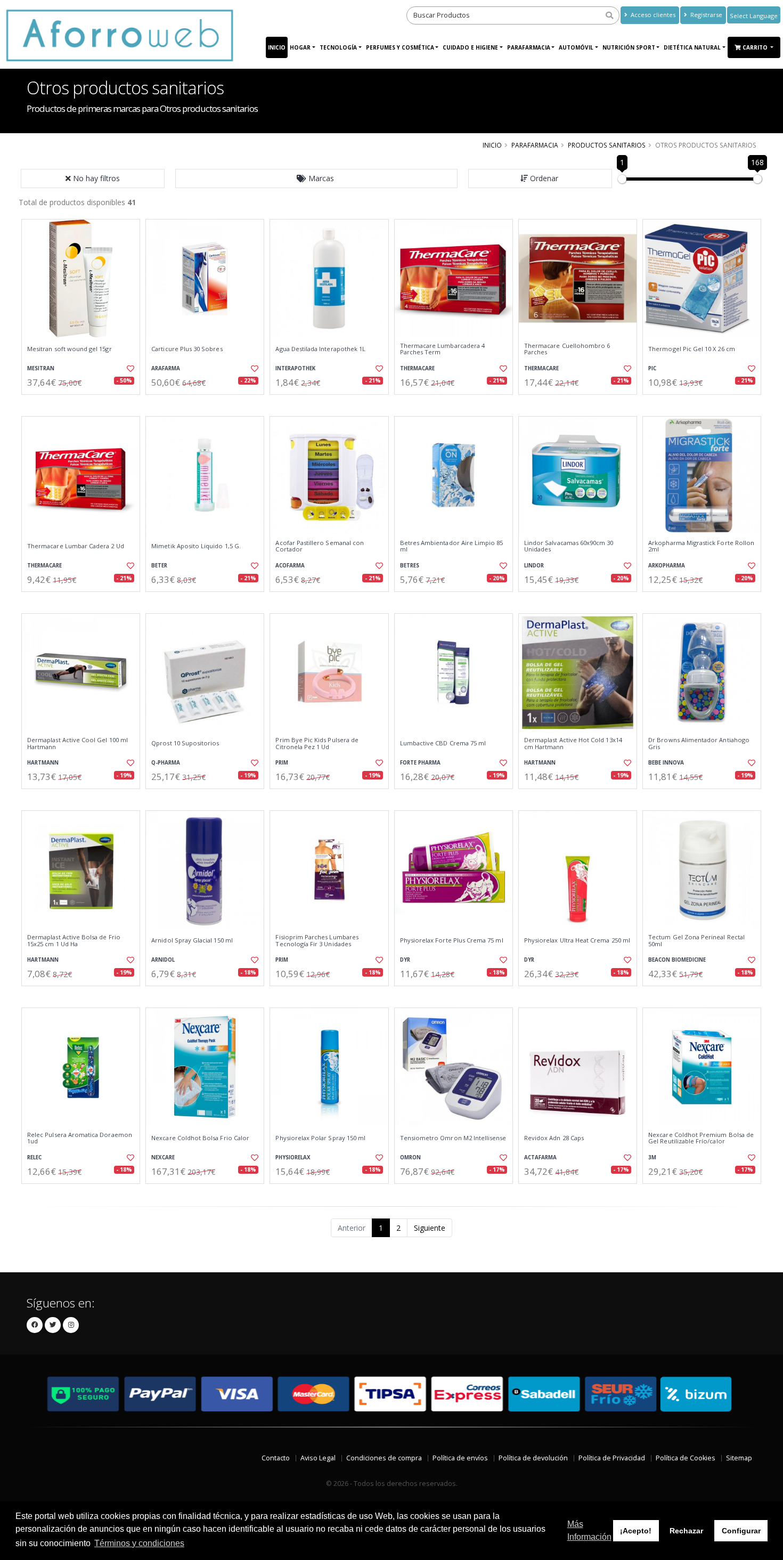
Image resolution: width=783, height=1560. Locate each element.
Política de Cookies (685, 1457)
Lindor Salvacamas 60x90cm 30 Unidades (569, 546)
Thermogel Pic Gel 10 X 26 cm (691, 349)
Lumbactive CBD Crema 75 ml (443, 743)
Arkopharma (666, 565)
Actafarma (540, 1157)
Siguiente (429, 1228)
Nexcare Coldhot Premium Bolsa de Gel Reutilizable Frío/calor (701, 1138)
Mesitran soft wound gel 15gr (69, 349)
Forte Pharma (420, 762)
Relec (34, 1157)
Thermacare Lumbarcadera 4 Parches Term (442, 349)
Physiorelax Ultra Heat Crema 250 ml (577, 940)
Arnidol (163, 959)
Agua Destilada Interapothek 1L (320, 349)
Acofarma (290, 565)
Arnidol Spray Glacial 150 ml (192, 940)
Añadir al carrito (84, 404)
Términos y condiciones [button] (139, 1543)
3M (652, 1157)
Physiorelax (293, 1157)
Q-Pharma (165, 762)
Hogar (300, 47)
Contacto (276, 1457)
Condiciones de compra (384, 1457)
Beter (159, 565)
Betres (409, 565)
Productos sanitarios (607, 145)
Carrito (756, 47)
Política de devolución (533, 1457)
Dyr (405, 959)
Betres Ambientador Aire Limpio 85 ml (451, 546)
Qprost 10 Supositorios (185, 743)
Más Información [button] (589, 1530)
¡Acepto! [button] (635, 1530)
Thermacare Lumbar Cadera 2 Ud (75, 546)
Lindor (534, 565)
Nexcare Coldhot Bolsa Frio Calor (200, 1138)
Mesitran (40, 368)
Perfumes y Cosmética (400, 47)
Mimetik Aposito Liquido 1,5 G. (196, 546)
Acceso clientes (652, 15)
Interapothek (295, 368)
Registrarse (705, 15)
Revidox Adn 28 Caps (554, 1138)
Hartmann (43, 762)
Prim (281, 762)
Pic (652, 368)
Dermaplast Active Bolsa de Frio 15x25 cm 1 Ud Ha (73, 940)
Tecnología (338, 47)
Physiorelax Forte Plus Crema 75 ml (451, 940)
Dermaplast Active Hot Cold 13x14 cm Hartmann (573, 743)
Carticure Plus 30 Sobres (186, 349)
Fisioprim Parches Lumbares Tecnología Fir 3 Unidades (316, 940)
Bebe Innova (666, 762)
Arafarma (165, 368)
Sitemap (739, 1457)
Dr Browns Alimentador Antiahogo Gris (698, 743)
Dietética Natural (692, 47)
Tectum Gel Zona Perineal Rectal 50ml (696, 940)
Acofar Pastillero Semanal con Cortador (319, 546)
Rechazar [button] (686, 1530)
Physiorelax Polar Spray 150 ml (320, 1138)
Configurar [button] (741, 1530)
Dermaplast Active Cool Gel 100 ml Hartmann (77, 743)
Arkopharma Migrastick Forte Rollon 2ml (701, 546)
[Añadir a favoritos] (129, 369)
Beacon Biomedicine (677, 959)
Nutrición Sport (628, 47)
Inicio (277, 47)
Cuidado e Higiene (470, 47)
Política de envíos (460, 1457)
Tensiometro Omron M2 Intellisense (453, 1138)
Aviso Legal (318, 1457)
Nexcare (163, 1157)
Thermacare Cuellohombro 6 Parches (567, 349)
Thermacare (417, 368)
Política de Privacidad (611, 1457)
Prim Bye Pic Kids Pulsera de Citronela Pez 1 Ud (316, 743)
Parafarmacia (528, 47)
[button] (316, 178)
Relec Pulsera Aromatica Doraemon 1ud (79, 1138)
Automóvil (576, 47)
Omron (410, 1157)
